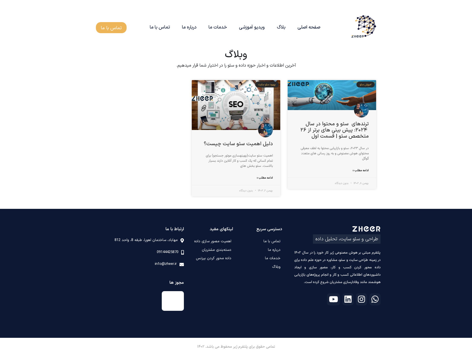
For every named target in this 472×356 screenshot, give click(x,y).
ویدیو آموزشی (252, 27)
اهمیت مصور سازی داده (212, 241)
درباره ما (189, 27)
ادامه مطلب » (361, 170)
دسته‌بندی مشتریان (216, 250)
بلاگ (281, 27)
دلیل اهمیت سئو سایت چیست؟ (238, 144)
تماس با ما (160, 27)
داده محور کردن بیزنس (213, 258)
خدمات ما (217, 27)
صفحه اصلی (308, 27)
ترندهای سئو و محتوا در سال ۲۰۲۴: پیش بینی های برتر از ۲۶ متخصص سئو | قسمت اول (334, 130)
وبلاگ (276, 267)
